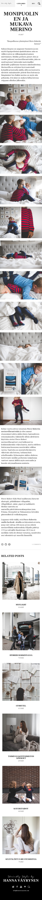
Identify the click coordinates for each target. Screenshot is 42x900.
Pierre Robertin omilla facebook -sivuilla (19, 520)
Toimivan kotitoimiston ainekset (21, 757)
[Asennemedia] (29, 886)
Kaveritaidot (21, 809)
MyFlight (21, 605)
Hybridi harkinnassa (21, 655)
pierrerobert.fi (7, 514)
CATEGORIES (21, 3)
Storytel (21, 706)
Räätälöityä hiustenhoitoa (21, 859)
